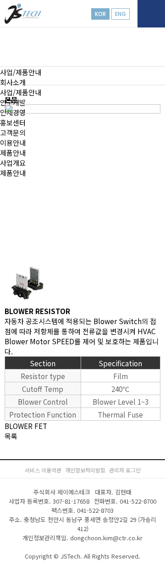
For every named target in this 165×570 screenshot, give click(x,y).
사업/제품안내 (20, 72)
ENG (120, 14)
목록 (11, 436)
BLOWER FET (26, 426)
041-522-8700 (138, 501)
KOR (100, 14)
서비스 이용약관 (43, 470)
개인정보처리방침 (85, 470)
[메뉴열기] (151, 13)
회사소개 (13, 82)
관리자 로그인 (125, 470)
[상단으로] (144, 549)
